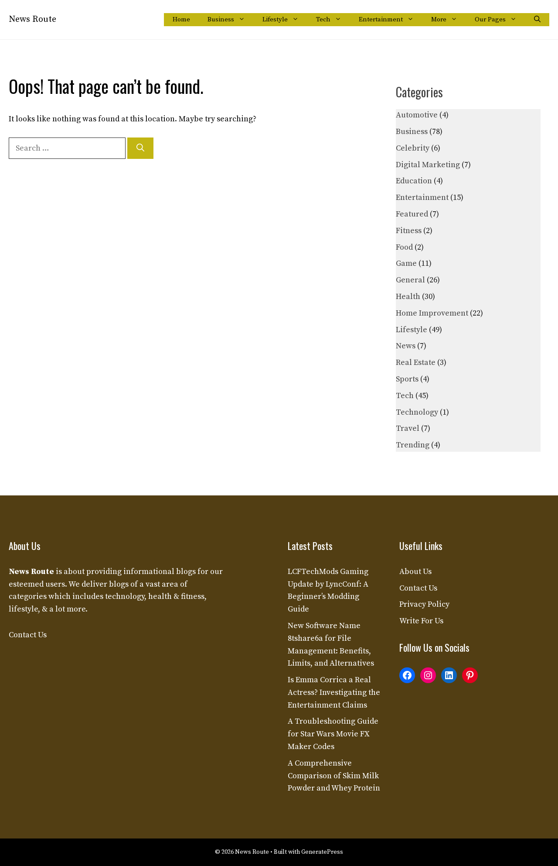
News (405, 346)
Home (181, 19)
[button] (537, 19)
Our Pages (490, 19)
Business (221, 19)
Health (408, 297)
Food (404, 247)
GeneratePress (322, 852)
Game (406, 263)
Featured (412, 214)
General (410, 280)
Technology (417, 412)
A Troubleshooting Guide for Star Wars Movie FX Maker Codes (333, 734)
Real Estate (416, 362)
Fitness (409, 231)
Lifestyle (275, 19)
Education (414, 181)
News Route (32, 19)
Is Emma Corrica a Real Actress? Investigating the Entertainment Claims (334, 692)
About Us (415, 572)
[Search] (140, 148)
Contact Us (28, 635)
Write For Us (421, 621)
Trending (412, 445)
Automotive (417, 115)
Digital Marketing (428, 165)
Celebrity (412, 148)
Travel (407, 428)
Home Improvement (432, 313)
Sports (407, 379)
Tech (323, 19)
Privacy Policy (424, 604)
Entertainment (381, 19)
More (438, 19)
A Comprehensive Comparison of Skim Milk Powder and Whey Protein (334, 776)
